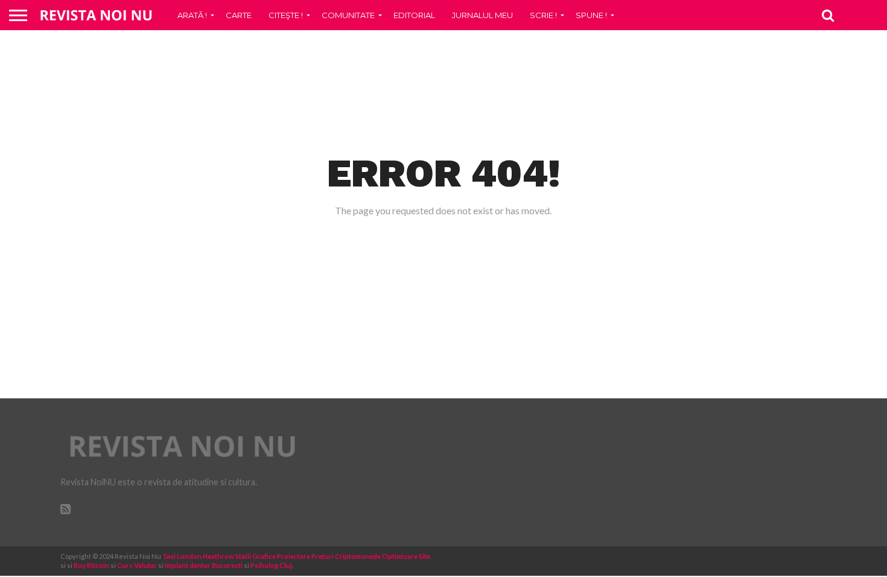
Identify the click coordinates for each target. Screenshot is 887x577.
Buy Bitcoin (91, 565)
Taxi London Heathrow (198, 556)
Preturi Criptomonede (346, 556)
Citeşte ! (286, 15)
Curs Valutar (137, 565)
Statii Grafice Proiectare (272, 556)
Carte (239, 15)
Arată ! (192, 15)
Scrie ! (543, 15)
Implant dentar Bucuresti (204, 565)
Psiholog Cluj (271, 565)
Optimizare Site (406, 556)
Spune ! (591, 15)
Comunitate (348, 15)
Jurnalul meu (482, 15)
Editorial (414, 15)
